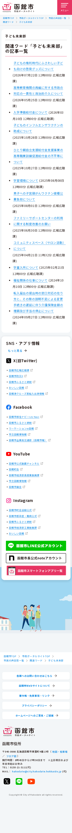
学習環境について (25, 180)
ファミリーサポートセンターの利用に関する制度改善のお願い (38, 221)
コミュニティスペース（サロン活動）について (39, 245)
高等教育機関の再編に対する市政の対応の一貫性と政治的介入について (38, 90)
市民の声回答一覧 (57, 18)
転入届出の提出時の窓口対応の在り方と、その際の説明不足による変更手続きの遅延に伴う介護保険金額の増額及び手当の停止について (38, 302)
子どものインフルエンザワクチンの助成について (38, 128)
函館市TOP (8, 18)
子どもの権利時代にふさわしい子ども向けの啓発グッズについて (38, 66)
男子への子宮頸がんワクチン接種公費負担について (38, 196)
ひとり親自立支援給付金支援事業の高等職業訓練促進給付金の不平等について (38, 156)
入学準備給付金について (30, 112)
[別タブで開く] (6, 781)
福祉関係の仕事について (30, 280)
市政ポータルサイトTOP (31, 18)
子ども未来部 (25, 21)
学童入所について (25, 267)
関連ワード (8, 21)
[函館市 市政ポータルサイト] (18, 7)
